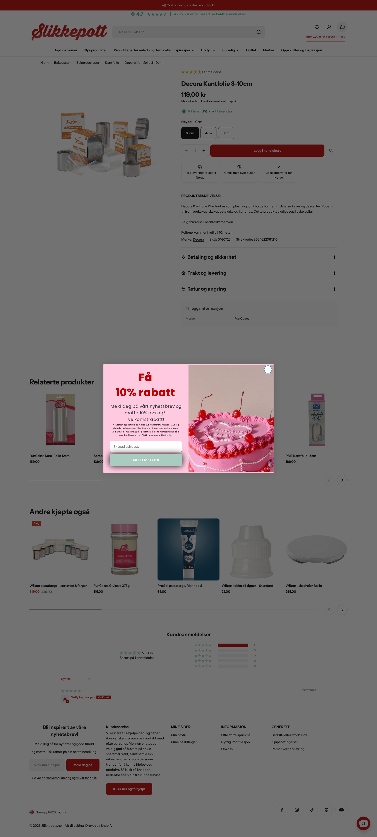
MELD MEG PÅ (146, 460)
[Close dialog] (268, 369)
